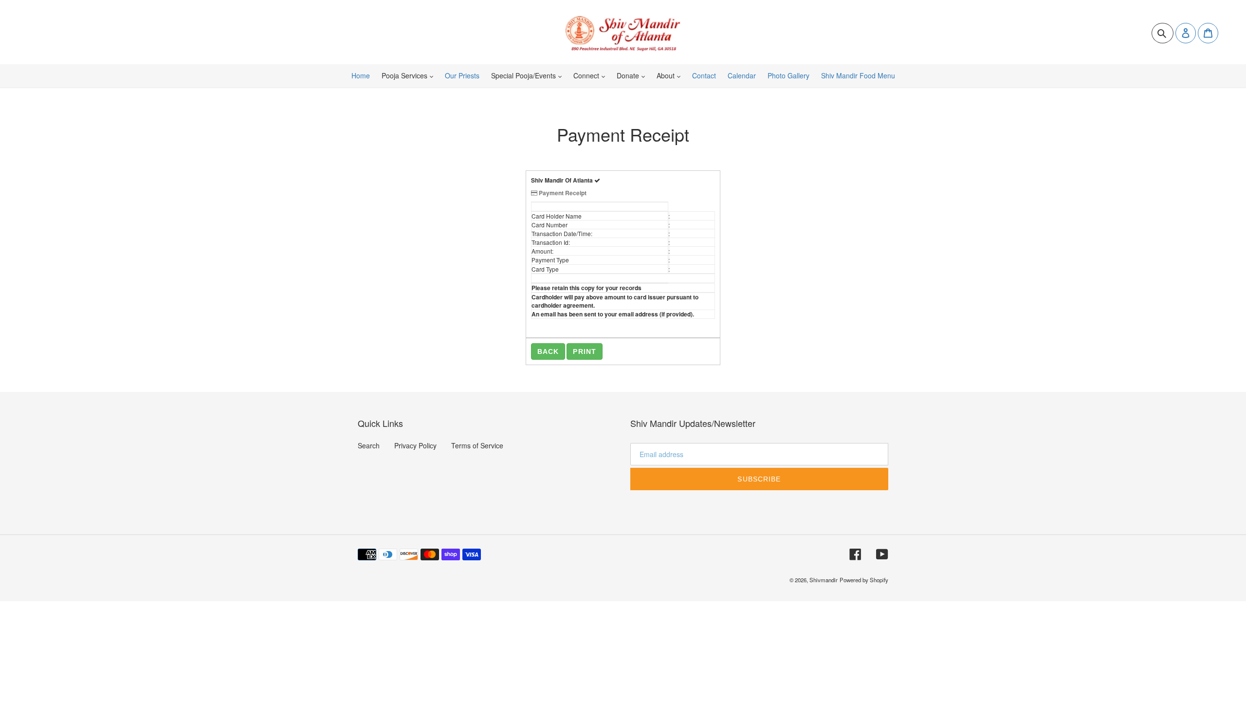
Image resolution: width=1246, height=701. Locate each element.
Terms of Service (477, 445)
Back (548, 351)
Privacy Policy (415, 445)
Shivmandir (823, 580)
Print (584, 351)
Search (369, 445)
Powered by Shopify (864, 580)
